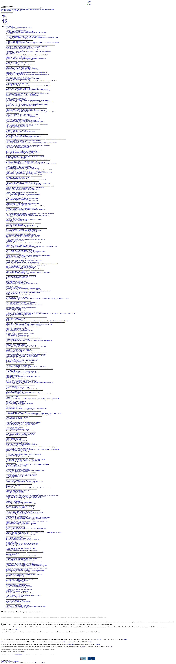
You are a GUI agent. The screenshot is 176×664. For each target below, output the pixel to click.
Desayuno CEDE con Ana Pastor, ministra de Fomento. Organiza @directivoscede (24, 260)
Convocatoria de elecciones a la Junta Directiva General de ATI (19, 77)
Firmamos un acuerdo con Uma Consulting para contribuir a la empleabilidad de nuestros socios (27, 124)
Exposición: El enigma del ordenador (14, 361)
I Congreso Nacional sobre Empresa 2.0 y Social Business (18, 336)
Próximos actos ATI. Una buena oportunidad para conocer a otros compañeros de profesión (26, 35)
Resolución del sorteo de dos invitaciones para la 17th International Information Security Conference (28, 100)
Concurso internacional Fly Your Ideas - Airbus (16, 318)
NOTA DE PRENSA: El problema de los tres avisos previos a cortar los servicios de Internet (26, 496)
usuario (8, 7)
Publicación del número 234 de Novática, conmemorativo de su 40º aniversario (23, 78)
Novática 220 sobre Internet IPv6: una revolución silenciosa (19, 249)
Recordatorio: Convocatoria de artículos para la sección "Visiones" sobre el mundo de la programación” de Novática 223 (32, 263)
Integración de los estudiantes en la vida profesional (17, 580)
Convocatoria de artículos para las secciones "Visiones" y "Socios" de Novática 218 (24, 304)
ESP (1, 13)
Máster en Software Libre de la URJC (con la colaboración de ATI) (20, 508)
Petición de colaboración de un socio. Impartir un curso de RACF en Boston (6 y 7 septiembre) (26, 46)
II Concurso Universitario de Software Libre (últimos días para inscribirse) (22, 543)
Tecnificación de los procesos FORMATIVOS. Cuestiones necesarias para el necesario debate (26, 366)
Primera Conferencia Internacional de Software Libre (17, 533)
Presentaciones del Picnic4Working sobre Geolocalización (18, 204)
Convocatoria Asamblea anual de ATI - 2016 (15, 57)
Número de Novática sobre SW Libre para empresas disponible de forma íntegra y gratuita (25, 459)
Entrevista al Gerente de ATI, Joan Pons (14, 402)
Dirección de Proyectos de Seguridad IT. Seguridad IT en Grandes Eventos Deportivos (25, 531)
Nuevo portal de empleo (11, 554)
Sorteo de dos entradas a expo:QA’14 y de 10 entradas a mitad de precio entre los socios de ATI (26, 162)
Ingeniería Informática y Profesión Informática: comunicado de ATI (20, 482)
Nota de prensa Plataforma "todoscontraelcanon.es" (17, 425)
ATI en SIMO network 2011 (12, 386)
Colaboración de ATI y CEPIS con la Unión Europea (17, 417)
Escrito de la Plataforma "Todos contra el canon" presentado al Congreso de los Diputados (25, 470)
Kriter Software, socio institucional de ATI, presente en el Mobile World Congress (23, 118)
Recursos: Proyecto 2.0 (11, 419)
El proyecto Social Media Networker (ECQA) (16, 197)
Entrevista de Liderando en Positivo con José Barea (17, 299)
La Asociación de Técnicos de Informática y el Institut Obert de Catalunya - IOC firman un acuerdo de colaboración (31, 163)
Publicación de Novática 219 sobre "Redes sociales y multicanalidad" (21, 275)
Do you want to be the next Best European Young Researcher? (19, 122)
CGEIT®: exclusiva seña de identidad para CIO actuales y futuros (20, 294)
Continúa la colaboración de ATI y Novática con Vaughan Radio (20, 48)
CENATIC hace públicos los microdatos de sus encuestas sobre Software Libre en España (25, 355)
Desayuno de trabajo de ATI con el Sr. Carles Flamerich (18, 280)
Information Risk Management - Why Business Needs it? (18, 538)
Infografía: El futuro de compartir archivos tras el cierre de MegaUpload (21, 360)
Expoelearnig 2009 (10, 486)
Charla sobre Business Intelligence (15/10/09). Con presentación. (20, 458)
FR (12, 13)
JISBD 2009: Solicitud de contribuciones (15, 492)
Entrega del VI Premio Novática (13, 293)
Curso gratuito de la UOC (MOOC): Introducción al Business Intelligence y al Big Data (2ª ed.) (27, 72)
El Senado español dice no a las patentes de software (17, 607)
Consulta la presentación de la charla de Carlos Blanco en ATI (19, 59)
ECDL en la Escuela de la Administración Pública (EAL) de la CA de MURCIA (23, 595)
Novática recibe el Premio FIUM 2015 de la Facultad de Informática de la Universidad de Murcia (27, 104)
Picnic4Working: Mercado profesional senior (15, 391)
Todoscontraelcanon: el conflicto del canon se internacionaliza (19, 524)
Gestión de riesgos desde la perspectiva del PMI (16, 343)
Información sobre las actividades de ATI (15, 581)
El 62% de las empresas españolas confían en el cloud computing (20, 167)
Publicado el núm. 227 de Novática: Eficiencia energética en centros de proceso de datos (25, 155)
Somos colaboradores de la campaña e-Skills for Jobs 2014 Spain (20, 153)
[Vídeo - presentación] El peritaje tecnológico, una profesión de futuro (21, 237)
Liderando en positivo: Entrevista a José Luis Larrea (17, 339)
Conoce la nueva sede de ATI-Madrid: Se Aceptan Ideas (18, 66)
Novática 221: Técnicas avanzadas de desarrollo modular (18, 221)
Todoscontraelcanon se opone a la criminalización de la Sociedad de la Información (24, 574)
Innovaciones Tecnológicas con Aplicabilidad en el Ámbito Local (20, 560)
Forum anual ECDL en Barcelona (13, 545)
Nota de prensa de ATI (11, 53)
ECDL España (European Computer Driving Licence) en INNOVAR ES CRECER (24, 103)
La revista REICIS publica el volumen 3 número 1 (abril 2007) (19, 559)
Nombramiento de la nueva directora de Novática (16, 30)
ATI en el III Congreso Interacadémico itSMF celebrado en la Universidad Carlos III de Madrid (26, 518)
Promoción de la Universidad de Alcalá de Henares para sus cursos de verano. (23, 168)
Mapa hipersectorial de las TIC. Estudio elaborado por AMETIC (20, 333)
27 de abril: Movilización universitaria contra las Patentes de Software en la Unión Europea (26, 606)
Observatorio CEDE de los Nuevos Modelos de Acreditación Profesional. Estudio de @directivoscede (28, 255)
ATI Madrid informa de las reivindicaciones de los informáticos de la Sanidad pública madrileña (26, 568)
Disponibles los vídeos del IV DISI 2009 (15, 445)
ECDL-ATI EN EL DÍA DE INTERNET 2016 (16, 62)
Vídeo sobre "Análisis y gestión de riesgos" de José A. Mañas (19, 374)
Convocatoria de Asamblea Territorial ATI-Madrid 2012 (18, 329)
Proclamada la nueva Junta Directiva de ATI (15, 73)
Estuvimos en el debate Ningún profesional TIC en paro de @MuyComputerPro (23, 223)
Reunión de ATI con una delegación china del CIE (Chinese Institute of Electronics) (24, 416)
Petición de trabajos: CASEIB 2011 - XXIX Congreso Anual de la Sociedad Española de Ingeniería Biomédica (30, 393)
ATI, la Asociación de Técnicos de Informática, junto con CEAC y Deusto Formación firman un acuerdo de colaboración (32, 42)
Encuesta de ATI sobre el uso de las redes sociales (17, 277)
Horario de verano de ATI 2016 (13, 52)
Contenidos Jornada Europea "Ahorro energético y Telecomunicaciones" (22, 571)
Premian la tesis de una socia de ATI (14, 351)
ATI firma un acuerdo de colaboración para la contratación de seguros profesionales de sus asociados (28, 145)
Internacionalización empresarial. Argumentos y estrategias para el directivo (22, 247)
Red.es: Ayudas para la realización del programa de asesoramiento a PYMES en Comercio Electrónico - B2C (29, 369)
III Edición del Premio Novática (13, 501)
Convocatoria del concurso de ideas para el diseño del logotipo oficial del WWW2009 (24, 564)
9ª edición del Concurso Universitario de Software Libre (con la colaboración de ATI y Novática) (27, 89)
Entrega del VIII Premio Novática (13, 132)
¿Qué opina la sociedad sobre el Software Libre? (16, 178)
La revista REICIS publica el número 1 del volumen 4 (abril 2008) (20, 519)
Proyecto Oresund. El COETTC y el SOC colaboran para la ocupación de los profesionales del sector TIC (29, 324)
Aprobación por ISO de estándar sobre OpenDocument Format (19, 592)
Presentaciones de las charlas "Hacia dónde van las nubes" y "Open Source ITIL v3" (24, 312)
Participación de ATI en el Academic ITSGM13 (16, 220)
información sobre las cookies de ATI (37, 662)
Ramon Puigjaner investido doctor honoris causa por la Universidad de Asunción (23, 422)
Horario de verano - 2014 (11, 148)
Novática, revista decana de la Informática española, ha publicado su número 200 (23, 454)
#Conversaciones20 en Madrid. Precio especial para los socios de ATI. (21, 266)
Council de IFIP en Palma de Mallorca (14, 596)
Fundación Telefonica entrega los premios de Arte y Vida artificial (20, 579)
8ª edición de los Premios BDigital (13, 439)
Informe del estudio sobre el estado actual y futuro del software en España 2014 (23, 152)
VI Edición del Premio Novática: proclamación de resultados (19, 303)
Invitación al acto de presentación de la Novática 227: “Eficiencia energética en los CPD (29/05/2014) (28, 160)
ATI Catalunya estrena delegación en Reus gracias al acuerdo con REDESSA (23, 421)
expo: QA (8, 547)
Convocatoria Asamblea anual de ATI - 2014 (15, 158)
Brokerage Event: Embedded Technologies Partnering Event (19, 511)
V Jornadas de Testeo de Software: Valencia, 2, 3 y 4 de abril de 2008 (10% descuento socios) (26, 528)
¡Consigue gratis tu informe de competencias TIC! (17, 199)
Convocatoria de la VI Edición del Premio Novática (17, 323)
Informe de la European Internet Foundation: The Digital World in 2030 (21, 151)
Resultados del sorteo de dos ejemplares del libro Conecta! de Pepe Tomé (22, 226)
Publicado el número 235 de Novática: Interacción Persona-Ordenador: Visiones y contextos (26, 58)
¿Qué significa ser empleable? (12, 113)
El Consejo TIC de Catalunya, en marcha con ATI (17, 282)
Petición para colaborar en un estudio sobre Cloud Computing (19, 403)
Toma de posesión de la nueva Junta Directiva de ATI (17, 71)
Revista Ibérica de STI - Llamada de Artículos (16, 344)
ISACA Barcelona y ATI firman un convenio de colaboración (19, 214)
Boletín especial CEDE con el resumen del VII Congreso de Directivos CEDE (23, 376)
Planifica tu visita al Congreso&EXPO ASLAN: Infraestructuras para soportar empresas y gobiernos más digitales (30, 111)
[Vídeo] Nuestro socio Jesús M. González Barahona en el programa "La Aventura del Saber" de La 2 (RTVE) (30, 186)
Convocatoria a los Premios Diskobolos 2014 (16, 135)
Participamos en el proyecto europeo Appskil (15, 99)
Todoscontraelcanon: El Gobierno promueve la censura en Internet (20, 563)
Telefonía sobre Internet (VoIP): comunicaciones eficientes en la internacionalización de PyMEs (26, 565)
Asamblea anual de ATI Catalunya (13, 254)
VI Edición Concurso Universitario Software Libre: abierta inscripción (21, 381)
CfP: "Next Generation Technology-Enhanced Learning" (18, 536)
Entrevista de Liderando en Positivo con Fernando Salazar (18, 367)
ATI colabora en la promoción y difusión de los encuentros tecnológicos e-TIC (23, 539)
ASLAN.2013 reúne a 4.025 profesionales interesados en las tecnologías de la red (23, 230)
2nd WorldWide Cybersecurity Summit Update (16, 401)
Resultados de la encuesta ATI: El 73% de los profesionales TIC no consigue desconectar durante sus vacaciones (30, 45)
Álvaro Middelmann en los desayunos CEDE (16, 308)
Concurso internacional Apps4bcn (13, 341)
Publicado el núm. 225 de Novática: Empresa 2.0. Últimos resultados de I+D (22, 189)
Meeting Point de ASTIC (11, 542)
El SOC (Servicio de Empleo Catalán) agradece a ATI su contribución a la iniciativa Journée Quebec (28, 272)
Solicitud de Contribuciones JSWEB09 (14, 476)
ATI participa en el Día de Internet (13, 334)
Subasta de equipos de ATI (12, 286)
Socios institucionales (24, 9)
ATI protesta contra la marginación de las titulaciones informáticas (20, 433)
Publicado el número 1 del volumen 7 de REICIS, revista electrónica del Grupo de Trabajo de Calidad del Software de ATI (32, 398)
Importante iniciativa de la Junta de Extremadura (16, 584)
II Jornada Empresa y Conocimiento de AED (16, 284)
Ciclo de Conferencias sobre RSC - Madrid (15, 261)
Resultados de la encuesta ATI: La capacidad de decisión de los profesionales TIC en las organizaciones (28, 51)
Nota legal (26, 662)
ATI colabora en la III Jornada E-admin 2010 (16, 418)
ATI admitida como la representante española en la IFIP (18, 609)
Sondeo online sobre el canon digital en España (16, 576)
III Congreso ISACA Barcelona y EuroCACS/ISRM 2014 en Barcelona (21, 208)
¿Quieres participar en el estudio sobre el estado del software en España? (21, 173)
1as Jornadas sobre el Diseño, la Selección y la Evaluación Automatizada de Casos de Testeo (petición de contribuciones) (32, 495)
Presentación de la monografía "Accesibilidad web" (17, 83)
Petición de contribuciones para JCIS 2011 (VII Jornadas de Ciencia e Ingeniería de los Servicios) (27, 408)
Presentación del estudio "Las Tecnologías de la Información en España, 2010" (23, 392)
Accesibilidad (3, 9)
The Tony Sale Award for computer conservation (16, 328)
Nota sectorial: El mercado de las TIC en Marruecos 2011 (18, 365)
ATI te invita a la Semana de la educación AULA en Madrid (19, 115)
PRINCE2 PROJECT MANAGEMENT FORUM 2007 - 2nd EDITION (22, 544)
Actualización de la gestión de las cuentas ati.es (16, 257)
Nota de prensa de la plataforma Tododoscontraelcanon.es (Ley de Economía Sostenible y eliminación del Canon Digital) (32, 449)
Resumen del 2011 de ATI (11, 370)
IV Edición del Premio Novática (13, 455)
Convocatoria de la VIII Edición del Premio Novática (17, 147)
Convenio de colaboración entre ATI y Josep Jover (17, 271)
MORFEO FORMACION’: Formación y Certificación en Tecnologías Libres (23, 460)
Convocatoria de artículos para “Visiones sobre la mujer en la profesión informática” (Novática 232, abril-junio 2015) (31, 142)
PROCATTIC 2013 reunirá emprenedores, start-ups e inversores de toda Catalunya (24, 219)
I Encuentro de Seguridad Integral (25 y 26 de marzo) (17, 490)
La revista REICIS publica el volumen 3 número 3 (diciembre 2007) (21, 534)
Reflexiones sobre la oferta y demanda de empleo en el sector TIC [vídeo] (22, 283)
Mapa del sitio (10, 9)
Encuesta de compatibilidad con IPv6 (14, 331)
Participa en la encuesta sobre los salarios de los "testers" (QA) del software (22, 181)
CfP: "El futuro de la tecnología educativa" (15, 537)
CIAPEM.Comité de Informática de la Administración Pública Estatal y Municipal (24, 557)
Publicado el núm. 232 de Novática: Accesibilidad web (18, 87)
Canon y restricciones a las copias (13, 597)
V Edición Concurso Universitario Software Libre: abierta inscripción (21, 432)
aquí (17, 629)
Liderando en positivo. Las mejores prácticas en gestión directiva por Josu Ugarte (23, 325)
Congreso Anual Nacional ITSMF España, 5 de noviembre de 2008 (20, 505)
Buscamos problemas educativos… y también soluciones (18, 456)
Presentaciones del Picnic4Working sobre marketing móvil (18, 166)
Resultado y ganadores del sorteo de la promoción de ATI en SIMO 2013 (22, 200)
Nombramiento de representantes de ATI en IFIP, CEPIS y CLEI (20, 31)
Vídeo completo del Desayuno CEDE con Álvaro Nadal (18, 301)
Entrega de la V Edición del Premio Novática (16, 378)
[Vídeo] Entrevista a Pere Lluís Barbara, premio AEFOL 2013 (19, 244)
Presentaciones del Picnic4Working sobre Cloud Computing (19, 233)
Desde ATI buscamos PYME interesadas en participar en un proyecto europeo (23, 288)
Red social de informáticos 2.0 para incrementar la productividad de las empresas (23, 493)
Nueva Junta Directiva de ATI (12, 207)
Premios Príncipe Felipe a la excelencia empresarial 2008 (18, 540)
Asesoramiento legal (10, 468)
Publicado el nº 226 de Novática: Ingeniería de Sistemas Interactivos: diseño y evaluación (25, 171)
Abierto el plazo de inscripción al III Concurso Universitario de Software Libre (23, 510)
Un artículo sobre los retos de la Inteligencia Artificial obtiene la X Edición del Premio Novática (26, 50)
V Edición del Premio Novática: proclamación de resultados (19, 27)
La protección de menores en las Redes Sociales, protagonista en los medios (22, 198)
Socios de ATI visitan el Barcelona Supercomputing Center (19, 137)
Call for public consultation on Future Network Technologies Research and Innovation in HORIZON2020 (29, 340)
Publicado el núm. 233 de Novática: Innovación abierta (18, 79)
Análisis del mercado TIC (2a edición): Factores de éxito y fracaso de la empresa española (25, 570)
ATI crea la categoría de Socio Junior (14, 500)
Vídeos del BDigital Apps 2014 (13, 127)
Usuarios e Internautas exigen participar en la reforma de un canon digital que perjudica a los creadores (28, 414)
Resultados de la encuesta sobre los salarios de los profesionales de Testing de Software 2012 (26, 346)
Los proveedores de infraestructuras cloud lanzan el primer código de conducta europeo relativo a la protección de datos (32, 37)
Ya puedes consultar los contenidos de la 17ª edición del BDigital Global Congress (24, 92)
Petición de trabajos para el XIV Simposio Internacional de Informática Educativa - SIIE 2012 (26, 317)
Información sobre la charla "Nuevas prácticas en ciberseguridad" (20, 64)
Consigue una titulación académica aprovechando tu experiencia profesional (22, 203)
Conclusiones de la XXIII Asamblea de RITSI (16, 599)
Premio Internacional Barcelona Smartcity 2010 (16, 440)
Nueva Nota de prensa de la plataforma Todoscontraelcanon (19, 586)
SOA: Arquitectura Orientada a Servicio (14, 529)
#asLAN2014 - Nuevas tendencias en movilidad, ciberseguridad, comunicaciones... (24, 176)
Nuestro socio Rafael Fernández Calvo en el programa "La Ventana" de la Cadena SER (25, 187)
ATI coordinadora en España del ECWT (15, 427)
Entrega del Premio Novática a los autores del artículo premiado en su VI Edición (23, 289)
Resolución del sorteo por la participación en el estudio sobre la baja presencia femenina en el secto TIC (28, 90)
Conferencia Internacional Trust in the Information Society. (18, 451)
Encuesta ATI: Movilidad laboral (13, 33)
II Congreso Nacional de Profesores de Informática (17, 165)
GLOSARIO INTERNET (6, 10)
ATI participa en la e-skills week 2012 (14, 357)
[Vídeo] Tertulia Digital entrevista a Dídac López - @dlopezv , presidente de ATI (23, 242)
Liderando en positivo (11, 463)
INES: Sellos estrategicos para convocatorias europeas (17, 429)
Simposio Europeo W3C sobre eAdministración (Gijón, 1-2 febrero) (21, 573)
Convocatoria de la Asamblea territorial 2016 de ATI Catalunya (19, 67)
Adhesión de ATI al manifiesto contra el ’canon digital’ (18, 605)
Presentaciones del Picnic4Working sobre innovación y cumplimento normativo (23, 129)
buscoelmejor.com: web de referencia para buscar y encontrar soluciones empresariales (24, 150)
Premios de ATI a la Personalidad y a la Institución (17, 591)
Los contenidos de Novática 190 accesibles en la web (17, 515)
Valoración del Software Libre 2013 (14, 190)
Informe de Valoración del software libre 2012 (16, 281)
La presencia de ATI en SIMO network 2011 (15, 383)
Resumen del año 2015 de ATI (12, 75)
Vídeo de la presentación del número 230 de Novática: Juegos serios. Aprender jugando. (25, 121)
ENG (10, 13)
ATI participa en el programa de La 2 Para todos (16, 130)
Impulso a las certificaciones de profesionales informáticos (18, 498)
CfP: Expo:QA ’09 (10, 477)
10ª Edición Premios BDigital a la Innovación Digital (17, 335)
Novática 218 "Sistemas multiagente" (14, 287)
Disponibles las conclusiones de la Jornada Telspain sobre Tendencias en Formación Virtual (26, 179)
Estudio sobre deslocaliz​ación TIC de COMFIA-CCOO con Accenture (21, 380)
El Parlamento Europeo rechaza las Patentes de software (18, 602)
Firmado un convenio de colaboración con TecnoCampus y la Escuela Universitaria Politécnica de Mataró (29, 172)
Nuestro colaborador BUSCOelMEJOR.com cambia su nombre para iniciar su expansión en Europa (27, 74)
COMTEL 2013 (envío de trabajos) (13, 218)
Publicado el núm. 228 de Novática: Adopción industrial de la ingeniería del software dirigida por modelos (29, 143)
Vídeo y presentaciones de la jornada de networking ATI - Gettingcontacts (22, 252)
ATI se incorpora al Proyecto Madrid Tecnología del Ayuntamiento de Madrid (23, 348)
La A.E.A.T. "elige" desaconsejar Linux (14, 600)
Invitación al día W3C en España (13, 485)
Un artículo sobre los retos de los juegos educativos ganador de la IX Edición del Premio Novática (27, 93)
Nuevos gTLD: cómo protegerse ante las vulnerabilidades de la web (20, 182)
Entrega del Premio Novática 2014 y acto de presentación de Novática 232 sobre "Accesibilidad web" (28, 85)
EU (7, 13)
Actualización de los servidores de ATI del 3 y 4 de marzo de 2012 (20, 350)
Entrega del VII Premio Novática (13, 193)
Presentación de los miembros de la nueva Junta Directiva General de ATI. (22, 68)
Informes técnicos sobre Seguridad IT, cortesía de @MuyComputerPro (21, 259)
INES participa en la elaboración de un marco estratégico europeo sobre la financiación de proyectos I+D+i (29, 400)
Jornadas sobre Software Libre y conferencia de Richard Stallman (20, 409)
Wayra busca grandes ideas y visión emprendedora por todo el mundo (21, 276)
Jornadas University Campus (12, 549)
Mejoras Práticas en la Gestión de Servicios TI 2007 (17, 569)
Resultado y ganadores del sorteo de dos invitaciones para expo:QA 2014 (22, 161)
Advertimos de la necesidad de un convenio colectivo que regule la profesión (22, 236)
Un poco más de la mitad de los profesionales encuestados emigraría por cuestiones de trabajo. (26, 32)
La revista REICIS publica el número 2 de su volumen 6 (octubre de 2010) (22, 423)
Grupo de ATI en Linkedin (12, 296)
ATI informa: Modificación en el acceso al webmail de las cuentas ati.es (21, 475)
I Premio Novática (10, 590)
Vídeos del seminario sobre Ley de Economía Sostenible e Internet (20, 443)
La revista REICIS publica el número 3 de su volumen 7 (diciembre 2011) (22, 359)
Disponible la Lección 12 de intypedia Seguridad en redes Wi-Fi (20, 362)
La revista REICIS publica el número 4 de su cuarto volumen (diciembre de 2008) (24, 497)
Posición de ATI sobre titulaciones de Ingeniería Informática (19, 502)
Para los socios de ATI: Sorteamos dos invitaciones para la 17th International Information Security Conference (30, 101)
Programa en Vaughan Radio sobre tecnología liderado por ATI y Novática (22, 114)
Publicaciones (33, 9)
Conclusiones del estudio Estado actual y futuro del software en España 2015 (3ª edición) (25, 110)
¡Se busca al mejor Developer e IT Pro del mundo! (17, 98)
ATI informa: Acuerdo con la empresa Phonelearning (17, 469)
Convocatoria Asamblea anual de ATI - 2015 (15, 96)
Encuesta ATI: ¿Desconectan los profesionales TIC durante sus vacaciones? (22, 47)
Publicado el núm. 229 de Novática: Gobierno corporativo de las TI (20, 131)
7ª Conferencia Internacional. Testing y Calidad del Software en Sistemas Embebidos (24, 512)
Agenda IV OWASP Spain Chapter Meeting (15, 507)
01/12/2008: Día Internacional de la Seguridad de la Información (20, 506)
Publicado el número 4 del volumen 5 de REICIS (16, 450)
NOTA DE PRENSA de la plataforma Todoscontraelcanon (19, 589)
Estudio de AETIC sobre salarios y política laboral (17, 442)
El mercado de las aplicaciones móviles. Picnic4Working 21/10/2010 (21, 424)
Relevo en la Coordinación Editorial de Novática (16, 587)
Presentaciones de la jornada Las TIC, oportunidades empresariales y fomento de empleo (25, 270)
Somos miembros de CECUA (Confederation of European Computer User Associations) (25, 156)
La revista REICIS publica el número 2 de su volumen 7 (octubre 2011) (21, 371)
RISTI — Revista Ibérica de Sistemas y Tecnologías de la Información (21, 489)
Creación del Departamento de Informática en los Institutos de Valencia (21, 474)
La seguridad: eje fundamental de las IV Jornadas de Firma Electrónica (21, 555)
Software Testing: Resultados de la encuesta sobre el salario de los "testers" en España (24, 229)
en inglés (125, 639)
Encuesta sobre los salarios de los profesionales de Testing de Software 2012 (22, 356)
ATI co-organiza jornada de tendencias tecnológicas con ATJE (19, 330)
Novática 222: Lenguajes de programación (15, 216)
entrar (42, 7)
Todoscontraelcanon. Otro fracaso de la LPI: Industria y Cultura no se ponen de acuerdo (25, 566)
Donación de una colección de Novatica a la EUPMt (17, 126)
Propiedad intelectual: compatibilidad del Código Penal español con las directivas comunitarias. (26, 228)
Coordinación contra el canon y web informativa (16, 594)
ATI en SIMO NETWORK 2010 (13, 428)
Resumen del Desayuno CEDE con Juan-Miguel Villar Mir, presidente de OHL (23, 327)
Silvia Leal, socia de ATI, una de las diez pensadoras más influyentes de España (23, 194)
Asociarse (47, 9)
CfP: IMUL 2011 (9, 397)
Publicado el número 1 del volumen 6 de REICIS (16, 437)
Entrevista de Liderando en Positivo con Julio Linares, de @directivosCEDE (22, 262)
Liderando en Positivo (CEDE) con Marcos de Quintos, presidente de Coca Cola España (25, 205)
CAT (4, 13)
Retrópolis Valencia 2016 (11, 63)
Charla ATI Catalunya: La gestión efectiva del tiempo (17, 435)
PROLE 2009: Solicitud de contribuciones (15, 491)
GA (6, 13)
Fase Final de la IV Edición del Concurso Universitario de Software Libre (22, 444)
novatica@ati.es (18, 654)
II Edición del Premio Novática (13, 553)
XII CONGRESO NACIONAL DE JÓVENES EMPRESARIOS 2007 (21, 550)
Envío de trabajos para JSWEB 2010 (14, 438)
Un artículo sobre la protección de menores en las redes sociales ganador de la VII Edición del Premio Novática (30, 213)
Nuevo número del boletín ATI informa (14, 306)
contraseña (25, 7)
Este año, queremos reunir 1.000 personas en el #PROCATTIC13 (20, 225)
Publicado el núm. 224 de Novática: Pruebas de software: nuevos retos (21, 192)
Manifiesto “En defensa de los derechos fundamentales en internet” (20, 453)
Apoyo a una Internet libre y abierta (13, 278)
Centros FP (16, 9)
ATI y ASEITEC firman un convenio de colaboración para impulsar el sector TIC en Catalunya (26, 108)
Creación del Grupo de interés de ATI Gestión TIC (17, 297)
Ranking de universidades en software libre (15, 315)
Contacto (52, 9)
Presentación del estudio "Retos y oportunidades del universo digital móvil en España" (24, 390)
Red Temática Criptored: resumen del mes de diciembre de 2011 (20, 364)
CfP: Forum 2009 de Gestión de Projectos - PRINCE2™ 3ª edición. (21, 479)
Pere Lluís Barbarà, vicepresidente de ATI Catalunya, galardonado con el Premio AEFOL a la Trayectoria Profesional (31, 246)
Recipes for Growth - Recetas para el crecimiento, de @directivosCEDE (21, 231)
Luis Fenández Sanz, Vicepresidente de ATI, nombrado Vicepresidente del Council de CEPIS (26, 353)
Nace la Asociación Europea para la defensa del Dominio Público (20, 434)
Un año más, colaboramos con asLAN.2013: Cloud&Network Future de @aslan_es (24, 268)
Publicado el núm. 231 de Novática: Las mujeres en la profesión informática (22, 95)
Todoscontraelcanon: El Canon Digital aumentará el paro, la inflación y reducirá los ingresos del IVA (28, 517)
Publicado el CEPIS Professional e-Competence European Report (20, 385)
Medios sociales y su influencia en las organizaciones (17, 387)
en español (99, 639)
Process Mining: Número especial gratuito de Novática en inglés (20, 125)
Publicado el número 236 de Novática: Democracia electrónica (19, 40)
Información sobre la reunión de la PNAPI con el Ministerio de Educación (22, 578)
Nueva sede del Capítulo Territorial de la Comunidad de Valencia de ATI (21, 395)
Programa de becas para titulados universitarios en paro (18, 448)
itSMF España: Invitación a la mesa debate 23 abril (17, 480)
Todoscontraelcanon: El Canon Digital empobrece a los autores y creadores (22, 513)
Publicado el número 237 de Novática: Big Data (16, 28)
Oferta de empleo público (11, 241)
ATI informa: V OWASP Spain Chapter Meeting (16, 466)
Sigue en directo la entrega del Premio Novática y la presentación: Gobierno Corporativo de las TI (27, 134)
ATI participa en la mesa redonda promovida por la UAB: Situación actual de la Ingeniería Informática (28, 82)
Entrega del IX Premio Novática (13, 84)
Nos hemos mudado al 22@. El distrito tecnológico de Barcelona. (20, 188)
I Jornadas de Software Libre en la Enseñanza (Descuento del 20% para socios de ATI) (25, 552)
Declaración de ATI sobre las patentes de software (17, 471)
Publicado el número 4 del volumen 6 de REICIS (16, 412)
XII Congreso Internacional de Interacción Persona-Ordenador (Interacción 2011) (23, 411)
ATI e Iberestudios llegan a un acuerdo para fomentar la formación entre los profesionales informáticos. (28, 487)
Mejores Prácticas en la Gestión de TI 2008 (15, 526)
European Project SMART (12, 407)
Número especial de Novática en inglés (14, 202)
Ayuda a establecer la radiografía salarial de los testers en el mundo (20, 267)
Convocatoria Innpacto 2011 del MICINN (15, 404)
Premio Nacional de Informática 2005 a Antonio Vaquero (18, 601)
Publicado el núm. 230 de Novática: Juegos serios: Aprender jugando (21, 120)
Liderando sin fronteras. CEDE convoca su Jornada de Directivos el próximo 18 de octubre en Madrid (28, 291)
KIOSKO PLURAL (17, 10)
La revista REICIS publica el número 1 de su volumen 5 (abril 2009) (21, 472)
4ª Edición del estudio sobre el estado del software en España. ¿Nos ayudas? (22, 69)
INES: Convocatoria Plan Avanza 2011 (14, 406)
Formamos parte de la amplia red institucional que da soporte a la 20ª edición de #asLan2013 (26, 251)
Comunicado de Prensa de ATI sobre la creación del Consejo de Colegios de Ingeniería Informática (27, 464)
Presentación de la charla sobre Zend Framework (16, 210)
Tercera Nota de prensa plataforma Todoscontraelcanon (18, 585)
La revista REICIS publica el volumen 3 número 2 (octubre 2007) (20, 548)
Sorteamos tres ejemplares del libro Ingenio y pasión (17, 177)
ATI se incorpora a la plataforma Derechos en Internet (17, 119)
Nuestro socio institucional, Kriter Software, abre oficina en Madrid (20, 61)
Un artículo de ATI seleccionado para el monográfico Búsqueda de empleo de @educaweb (25, 209)
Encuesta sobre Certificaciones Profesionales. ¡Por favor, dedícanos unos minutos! (24, 562)
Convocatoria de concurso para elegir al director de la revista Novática (21, 56)
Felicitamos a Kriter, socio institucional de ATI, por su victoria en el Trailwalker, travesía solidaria (27, 54)
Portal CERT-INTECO (11, 377)
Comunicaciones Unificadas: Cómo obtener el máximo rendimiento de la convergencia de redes (26, 521)
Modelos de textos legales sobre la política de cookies (17, 195)
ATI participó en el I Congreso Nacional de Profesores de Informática (21, 234)
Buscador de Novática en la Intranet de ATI (15, 224)
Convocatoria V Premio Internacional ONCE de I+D (17, 522)
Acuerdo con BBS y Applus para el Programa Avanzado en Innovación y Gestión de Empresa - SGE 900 (29, 169)
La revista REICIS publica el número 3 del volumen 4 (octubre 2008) (21, 503)
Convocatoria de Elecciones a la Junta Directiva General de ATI (20, 212)
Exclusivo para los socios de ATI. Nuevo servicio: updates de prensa (21, 105)
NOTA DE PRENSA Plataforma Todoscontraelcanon (17, 583)
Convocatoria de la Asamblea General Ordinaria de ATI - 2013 (19, 245)
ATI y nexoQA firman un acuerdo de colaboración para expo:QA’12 (21, 345)
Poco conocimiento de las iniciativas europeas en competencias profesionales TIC (23, 136)
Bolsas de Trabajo (40, 9)
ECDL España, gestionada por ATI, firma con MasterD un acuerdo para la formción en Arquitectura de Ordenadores (31, 80)
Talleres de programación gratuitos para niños (16, 141)
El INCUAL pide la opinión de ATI (13, 604)
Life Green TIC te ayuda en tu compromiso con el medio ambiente (20, 109)
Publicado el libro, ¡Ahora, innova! (13, 309)
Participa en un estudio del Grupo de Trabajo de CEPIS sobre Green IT (21, 388)
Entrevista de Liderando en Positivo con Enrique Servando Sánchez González (23, 292)
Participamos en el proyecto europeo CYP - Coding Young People (20, 94)
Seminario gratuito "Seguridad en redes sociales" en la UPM (19, 484)
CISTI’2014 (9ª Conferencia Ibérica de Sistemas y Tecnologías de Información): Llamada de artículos (28, 183)
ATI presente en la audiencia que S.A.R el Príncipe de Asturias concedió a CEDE (23, 184)
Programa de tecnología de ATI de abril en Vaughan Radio (18, 106)
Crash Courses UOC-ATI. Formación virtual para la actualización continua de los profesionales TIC (27, 215)
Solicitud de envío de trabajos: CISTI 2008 (15, 527)
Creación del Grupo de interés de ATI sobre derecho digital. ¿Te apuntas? (22, 256)
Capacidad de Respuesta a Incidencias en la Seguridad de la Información (21, 558)
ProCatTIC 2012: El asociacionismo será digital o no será (18, 314)
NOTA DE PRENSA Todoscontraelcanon (15, 575)
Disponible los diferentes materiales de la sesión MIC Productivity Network (22, 372)
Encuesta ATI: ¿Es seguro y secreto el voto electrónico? (18, 38)
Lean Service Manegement (12, 396)
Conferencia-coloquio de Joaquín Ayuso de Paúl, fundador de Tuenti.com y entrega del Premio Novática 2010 (30, 382)
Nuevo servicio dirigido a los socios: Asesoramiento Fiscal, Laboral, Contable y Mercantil (25, 265)
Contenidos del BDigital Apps (12, 375)
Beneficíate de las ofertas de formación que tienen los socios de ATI (20, 43)
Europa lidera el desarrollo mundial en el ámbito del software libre (20, 430)
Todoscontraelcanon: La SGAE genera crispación (17, 516)
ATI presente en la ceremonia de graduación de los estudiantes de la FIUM (22, 88)
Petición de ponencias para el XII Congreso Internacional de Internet (21, 523)
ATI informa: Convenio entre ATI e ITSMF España (17, 465)
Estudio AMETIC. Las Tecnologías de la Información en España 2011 (21, 302)
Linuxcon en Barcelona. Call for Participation (16, 310)
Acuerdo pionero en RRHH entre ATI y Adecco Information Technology (22, 461)
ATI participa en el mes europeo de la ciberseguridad (17, 41)
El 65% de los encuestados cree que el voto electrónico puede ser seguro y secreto (23, 36)
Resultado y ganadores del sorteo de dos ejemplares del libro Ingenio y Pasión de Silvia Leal (26, 174)
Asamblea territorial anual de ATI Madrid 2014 (16, 157)
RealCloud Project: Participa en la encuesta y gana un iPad (18, 349)
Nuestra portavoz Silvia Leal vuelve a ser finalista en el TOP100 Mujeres (22, 116)
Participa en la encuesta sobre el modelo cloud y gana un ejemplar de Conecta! (23, 235)
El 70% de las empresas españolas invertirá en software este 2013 (20, 250)
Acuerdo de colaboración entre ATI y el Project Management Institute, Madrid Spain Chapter (26, 354)
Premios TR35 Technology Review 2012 (15, 319)
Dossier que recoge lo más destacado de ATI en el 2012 (18, 273)
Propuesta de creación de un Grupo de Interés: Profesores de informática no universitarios (25, 239)
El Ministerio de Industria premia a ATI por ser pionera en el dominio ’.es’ (22, 146)
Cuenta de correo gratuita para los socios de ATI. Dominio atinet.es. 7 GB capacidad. (24, 481)
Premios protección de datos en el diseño (15, 240)
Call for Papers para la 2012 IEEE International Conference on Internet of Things (23, 338)
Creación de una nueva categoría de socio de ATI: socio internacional (21, 307)
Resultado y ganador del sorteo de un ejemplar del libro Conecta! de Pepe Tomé (23, 140)
